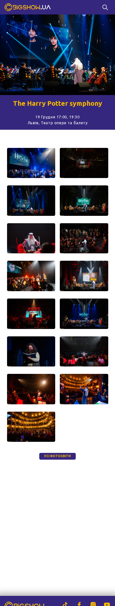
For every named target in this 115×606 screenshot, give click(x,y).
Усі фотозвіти (57, 456)
